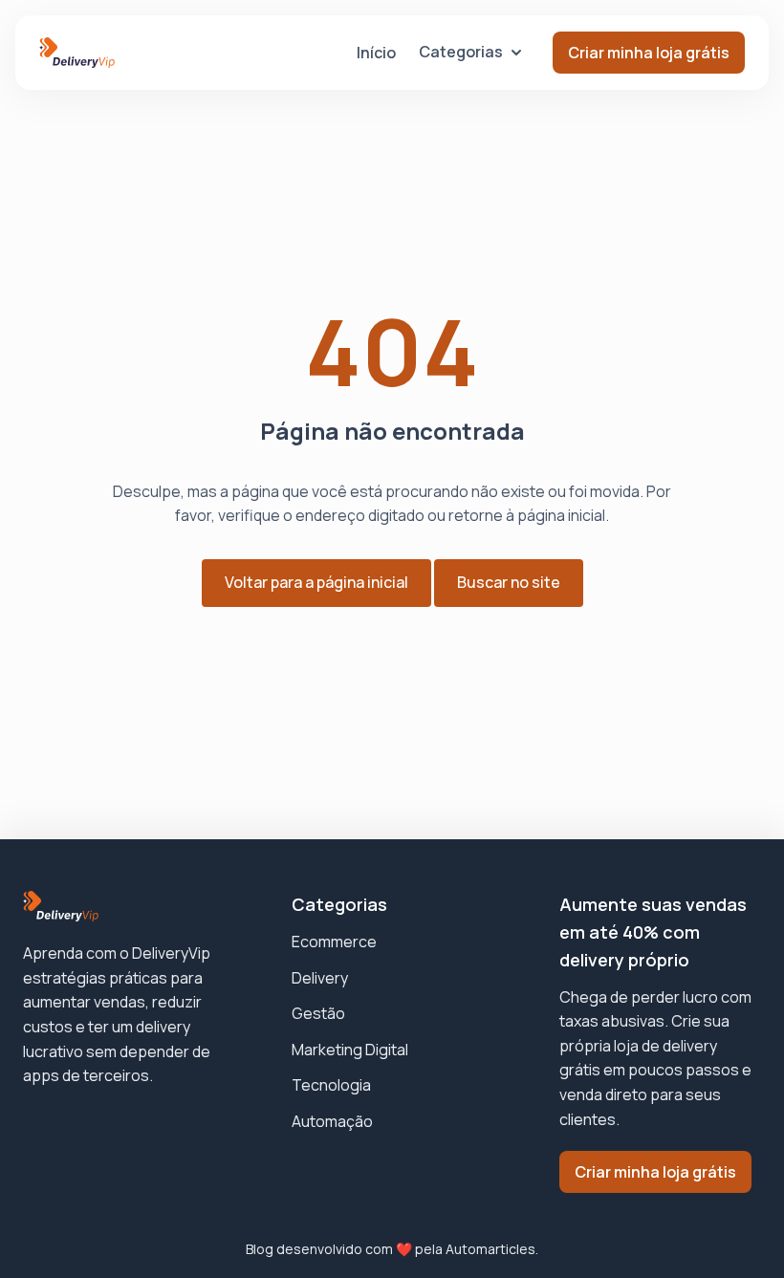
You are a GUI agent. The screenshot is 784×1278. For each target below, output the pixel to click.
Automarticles (490, 1249)
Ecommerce (334, 941)
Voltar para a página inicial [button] (316, 582)
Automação (332, 1121)
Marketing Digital (350, 1049)
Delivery (320, 977)
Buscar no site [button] (508, 582)
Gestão (318, 1013)
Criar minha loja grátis (649, 52)
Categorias (461, 51)
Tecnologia (331, 1084)
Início (376, 52)
